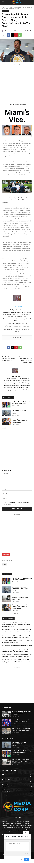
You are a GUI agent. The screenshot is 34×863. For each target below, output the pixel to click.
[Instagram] (18, 337)
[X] (12, 35)
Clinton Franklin (9, 30)
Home (3, 7)
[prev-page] (3, 427)
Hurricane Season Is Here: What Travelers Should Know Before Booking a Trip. (20, 597)
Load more (16, 613)
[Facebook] (8, 35)
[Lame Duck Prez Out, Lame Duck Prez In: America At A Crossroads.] (6, 722)
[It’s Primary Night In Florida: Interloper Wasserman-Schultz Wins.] (6, 404)
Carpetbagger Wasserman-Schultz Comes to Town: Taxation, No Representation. (21, 420)
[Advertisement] (17, 83)
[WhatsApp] (20, 35)
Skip (21, 859)
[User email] (20, 337)
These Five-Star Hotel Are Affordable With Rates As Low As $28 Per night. (9, 358)
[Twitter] (13, 337)
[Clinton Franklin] (3, 31)
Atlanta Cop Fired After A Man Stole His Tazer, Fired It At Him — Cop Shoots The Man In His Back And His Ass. (16, 661)
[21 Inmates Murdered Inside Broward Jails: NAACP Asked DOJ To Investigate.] (6, 714)
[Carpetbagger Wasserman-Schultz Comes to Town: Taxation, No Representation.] (6, 421)
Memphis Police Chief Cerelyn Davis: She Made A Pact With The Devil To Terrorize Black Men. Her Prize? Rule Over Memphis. (16, 624)
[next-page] (5, 427)
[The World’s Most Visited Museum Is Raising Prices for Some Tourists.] (6, 731)
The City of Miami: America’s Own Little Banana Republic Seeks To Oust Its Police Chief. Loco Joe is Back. (16, 631)
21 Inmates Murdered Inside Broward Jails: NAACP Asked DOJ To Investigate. (22, 713)
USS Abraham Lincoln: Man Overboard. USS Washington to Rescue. (20, 412)
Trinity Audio (18, 104)
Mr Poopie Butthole (7, 629)
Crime (7, 7)
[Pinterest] (16, 35)
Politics (7, 11)
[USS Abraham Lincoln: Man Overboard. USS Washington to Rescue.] (6, 413)
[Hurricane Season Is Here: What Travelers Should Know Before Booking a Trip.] (6, 598)
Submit (4, 564)
